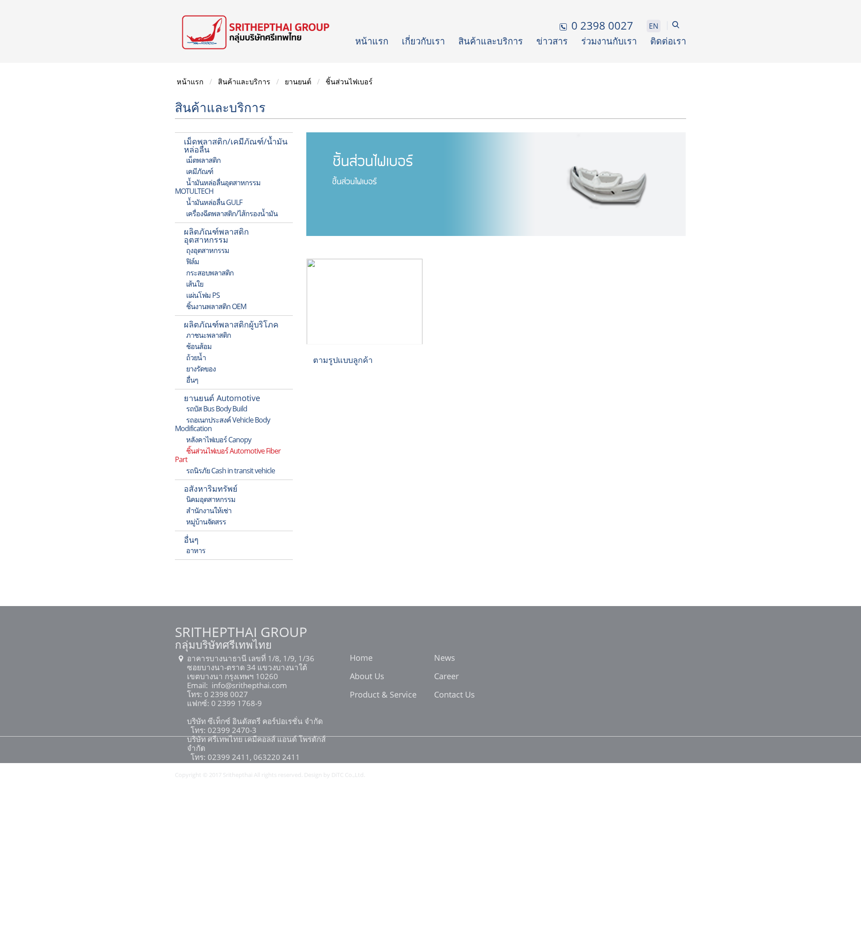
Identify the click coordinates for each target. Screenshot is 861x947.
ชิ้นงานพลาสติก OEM (216, 306)
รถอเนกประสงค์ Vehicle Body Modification (222, 424)
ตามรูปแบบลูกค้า (343, 359)
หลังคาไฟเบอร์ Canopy (218, 440)
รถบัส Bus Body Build (216, 409)
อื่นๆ (192, 380)
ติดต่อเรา (668, 41)
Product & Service (383, 695)
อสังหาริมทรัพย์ (211, 488)
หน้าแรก (371, 41)
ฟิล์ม (192, 261)
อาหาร (195, 550)
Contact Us (454, 695)
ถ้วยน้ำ (196, 357)
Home (361, 658)
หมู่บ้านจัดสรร (206, 522)
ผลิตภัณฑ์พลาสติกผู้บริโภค (231, 324)
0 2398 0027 (225, 694)
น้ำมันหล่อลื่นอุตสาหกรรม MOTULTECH (218, 187)
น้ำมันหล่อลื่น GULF (214, 202)
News (444, 658)
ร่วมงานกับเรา (609, 41)
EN (653, 26)
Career (446, 676)
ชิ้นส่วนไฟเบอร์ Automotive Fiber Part (228, 455)
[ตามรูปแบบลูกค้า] (364, 300)
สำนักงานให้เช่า (208, 510)
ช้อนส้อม (199, 346)
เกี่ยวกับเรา (423, 41)
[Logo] (255, 31)
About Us (367, 676)
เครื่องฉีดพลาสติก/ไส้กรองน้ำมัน (232, 213)
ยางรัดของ (201, 369)
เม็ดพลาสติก (203, 160)
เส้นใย (194, 284)
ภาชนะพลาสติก (208, 335)
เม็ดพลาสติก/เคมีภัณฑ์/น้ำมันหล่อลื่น (235, 145)
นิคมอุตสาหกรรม (210, 499)
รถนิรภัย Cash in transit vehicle (230, 471)
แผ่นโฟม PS (203, 295)
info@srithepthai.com (248, 685)
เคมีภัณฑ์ (199, 171)
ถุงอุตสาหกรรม (207, 250)
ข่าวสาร (552, 41)
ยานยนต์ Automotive (222, 398)
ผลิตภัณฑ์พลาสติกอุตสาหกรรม (216, 235)
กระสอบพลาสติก (210, 273)
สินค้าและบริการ (490, 41)
